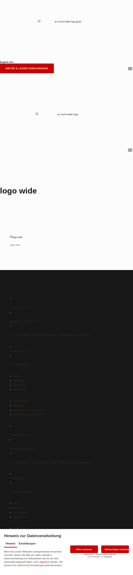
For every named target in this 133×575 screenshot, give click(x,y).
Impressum (89, 554)
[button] (84, 549)
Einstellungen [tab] (27, 543)
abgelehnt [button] (44, 562)
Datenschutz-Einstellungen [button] (30, 565)
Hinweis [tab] (10, 543)
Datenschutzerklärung (105, 554)
